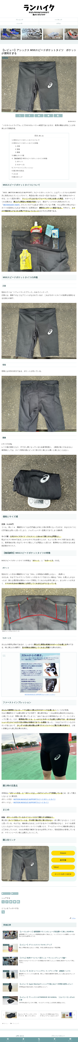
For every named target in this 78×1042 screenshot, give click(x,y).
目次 (36, 136)
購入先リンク (18, 177)
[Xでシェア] (19, 115)
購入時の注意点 (18, 171)
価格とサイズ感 (18, 155)
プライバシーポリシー (58, 1036)
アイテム (15, 893)
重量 (18, 152)
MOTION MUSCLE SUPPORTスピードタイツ (31, 802)
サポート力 (20, 164)
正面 (18, 146)
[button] (74, 34)
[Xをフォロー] (3, 912)
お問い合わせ (20, 1036)
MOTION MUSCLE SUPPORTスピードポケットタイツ (40, 694)
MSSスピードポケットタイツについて (26, 140)
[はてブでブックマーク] (39, 115)
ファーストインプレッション (23, 167)
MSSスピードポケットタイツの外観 (25, 143)
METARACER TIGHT (11, 205)
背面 (18, 149)
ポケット (20, 161)
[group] (10, 34)
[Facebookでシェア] (29, 115)
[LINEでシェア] (48, 115)
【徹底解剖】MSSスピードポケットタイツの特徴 (30, 158)
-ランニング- (7, 893)
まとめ (15, 174)
